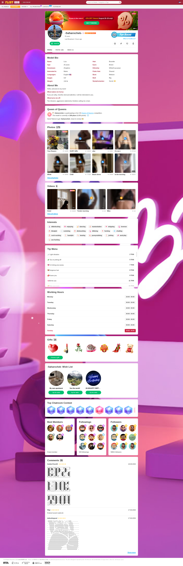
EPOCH (35, 559)
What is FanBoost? (129, 38)
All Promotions (35, 6)
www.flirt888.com (22, 559)
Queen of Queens (88, 113)
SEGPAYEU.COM (44, 559)
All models (5, 6)
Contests (46, 6)
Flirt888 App (57, 6)
